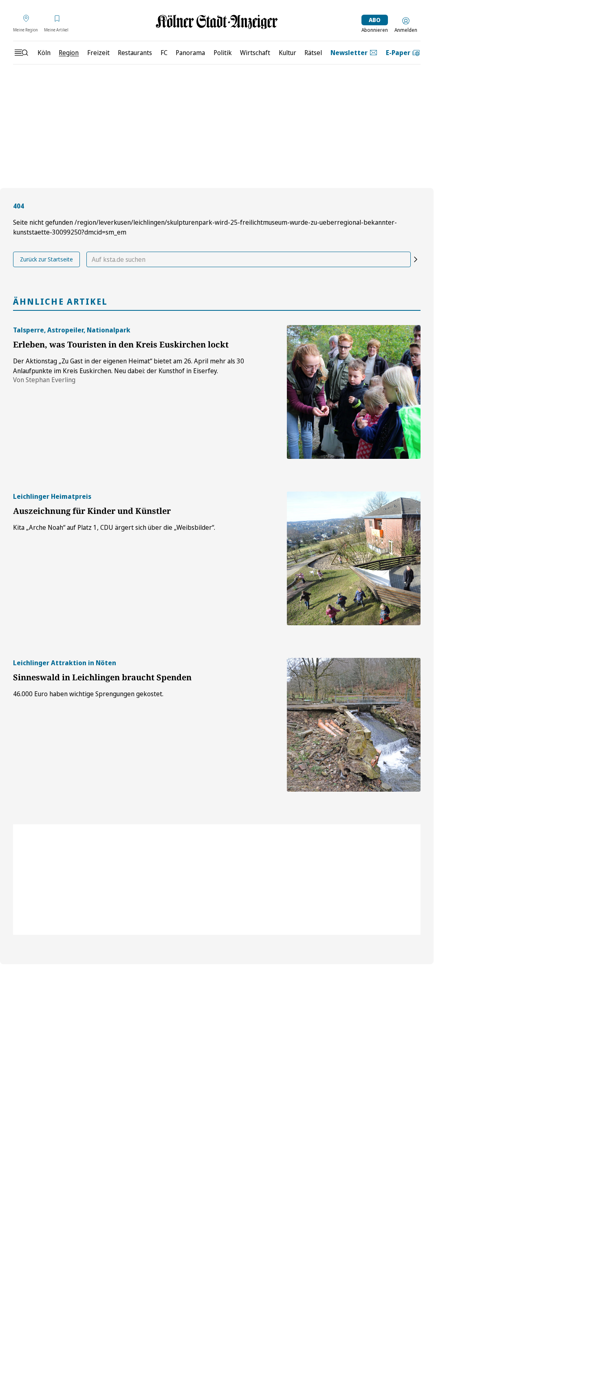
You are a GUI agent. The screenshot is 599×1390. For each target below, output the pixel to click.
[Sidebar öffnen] (21, 52)
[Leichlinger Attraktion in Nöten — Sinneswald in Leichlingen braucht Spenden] (354, 725)
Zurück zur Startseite (46, 259)
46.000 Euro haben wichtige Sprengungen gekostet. (88, 693)
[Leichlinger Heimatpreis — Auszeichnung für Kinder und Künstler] (354, 558)
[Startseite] (217, 22)
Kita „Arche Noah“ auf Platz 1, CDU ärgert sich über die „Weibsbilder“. (114, 527)
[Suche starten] (416, 259)
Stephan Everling (50, 379)
